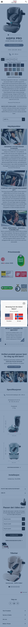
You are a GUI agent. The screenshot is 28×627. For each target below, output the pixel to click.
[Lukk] (24, 303)
